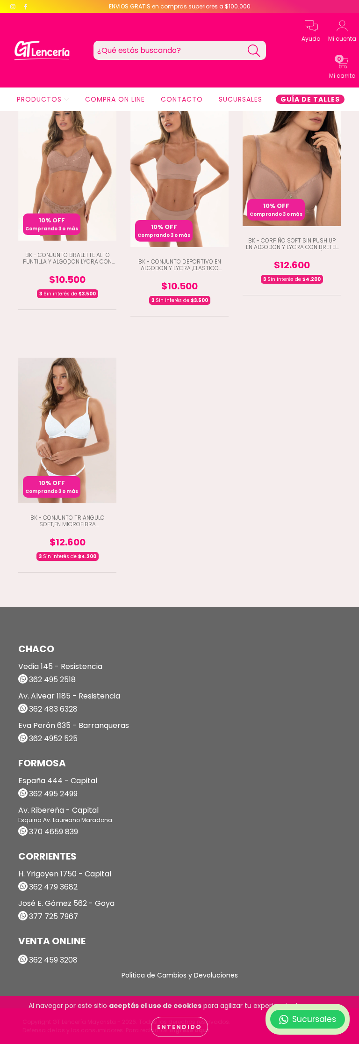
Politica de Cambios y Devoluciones (180, 975)
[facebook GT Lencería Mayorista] (26, 6)
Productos (40, 99)
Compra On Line (115, 99)
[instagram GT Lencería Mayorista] (14, 6)
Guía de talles (310, 99)
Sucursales (240, 99)
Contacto (182, 99)
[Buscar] (254, 51)
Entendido (179, 1027)
